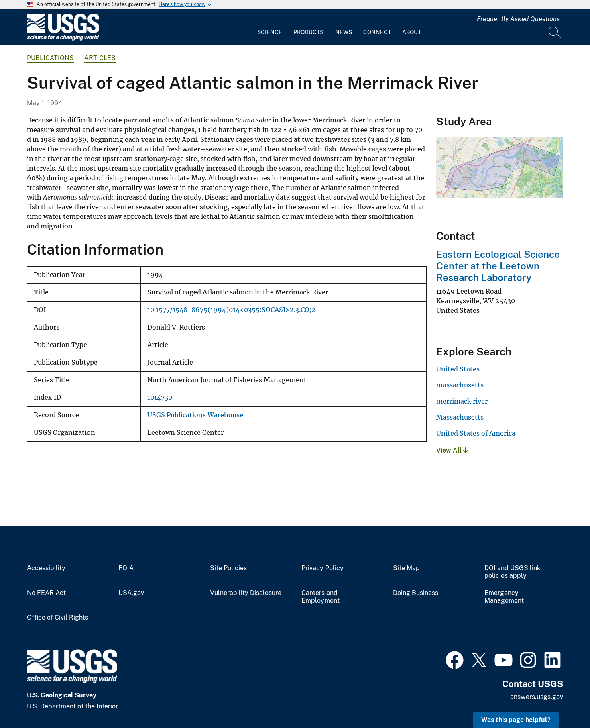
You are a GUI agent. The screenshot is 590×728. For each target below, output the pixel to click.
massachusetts (460, 385)
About (411, 32)
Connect (377, 32)
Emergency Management (504, 596)
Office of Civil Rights (57, 617)
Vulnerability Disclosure (245, 593)
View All (449, 450)
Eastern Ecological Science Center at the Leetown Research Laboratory (498, 266)
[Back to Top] (561, 699)
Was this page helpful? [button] (516, 720)
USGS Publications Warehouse (195, 415)
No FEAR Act (46, 593)
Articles (100, 58)
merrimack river (462, 401)
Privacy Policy (322, 568)
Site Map (406, 568)
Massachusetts (460, 417)
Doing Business (415, 593)
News (343, 32)
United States (458, 369)
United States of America (475, 433)
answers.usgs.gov (536, 697)
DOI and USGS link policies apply (512, 572)
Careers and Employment (320, 596)
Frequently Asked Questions (518, 19)
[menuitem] (270, 27)
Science (269, 32)
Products (308, 32)
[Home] (63, 39)
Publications (50, 58)
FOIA (126, 568)
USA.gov (131, 593)
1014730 (159, 397)
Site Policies (228, 568)
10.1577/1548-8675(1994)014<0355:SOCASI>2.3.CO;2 (231, 310)
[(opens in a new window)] (454, 659)
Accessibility (46, 568)
